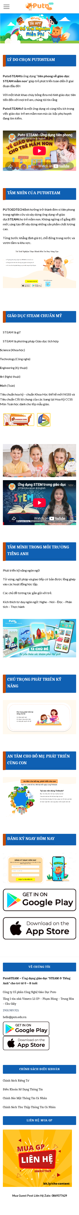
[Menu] (6, 6)
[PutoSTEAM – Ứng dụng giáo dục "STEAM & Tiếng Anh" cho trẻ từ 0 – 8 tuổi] (39, 6)
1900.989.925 (11, 1010)
